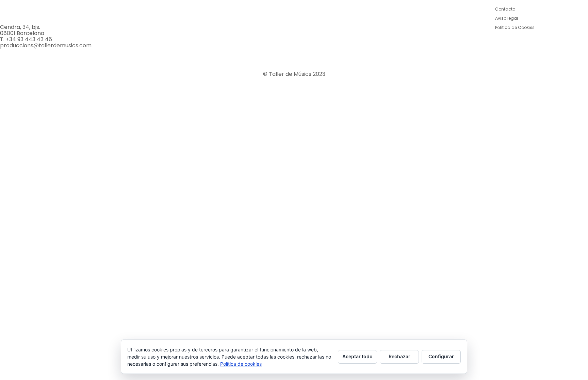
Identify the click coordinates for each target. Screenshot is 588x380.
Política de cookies (241, 364)
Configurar (441, 356)
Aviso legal (506, 18)
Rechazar (399, 356)
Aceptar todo (357, 356)
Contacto (505, 9)
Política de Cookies (515, 27)
